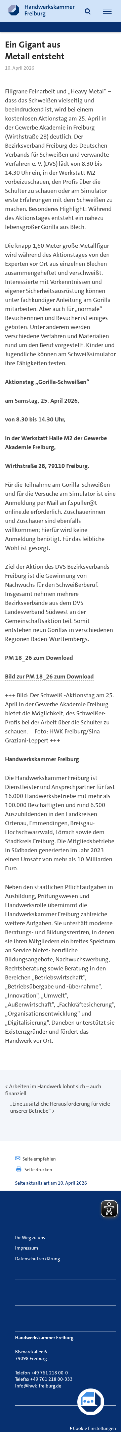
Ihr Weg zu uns (30, 1238)
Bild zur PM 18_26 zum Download (49, 676)
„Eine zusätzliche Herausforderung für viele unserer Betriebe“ (60, 1107)
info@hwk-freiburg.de (38, 1386)
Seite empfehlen (39, 1159)
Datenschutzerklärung (37, 1259)
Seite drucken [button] (38, 1170)
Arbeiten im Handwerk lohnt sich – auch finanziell (53, 1090)
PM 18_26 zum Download (39, 658)
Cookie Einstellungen (94, 1428)
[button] (88, 12)
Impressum (26, 1248)
